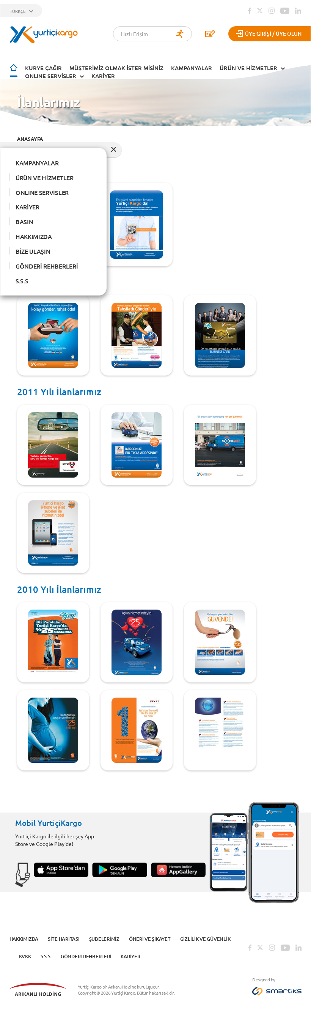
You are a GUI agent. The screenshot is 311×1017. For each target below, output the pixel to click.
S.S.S (22, 281)
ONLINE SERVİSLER (50, 76)
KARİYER (103, 76)
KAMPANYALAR (191, 68)
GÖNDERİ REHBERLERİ (47, 266)
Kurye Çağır (43, 68)
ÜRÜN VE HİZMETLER (248, 68)
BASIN (24, 221)
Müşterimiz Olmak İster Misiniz (116, 68)
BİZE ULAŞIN (33, 251)
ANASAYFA (30, 138)
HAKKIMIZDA (34, 236)
